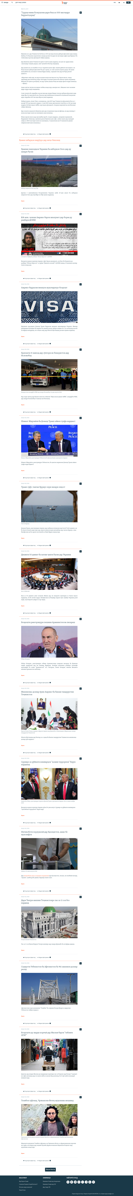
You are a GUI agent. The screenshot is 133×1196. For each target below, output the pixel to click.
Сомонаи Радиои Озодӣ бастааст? (28, 1184)
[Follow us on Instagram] (78, 1182)
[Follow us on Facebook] (71, 1182)
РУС (115, 2)
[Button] (29, 134)
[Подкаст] (93, 1182)
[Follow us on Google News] (67, 1182)
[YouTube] (119, 2)
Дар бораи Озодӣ (23, 1181)
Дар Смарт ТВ (46, 1187)
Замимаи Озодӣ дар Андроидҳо (51, 1181)
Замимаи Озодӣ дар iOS (49, 1184)
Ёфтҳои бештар (50, 1169)
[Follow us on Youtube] (75, 1182)
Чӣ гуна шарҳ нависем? (25, 1187)
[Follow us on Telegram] (86, 1182)
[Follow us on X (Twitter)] (82, 1182)
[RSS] (89, 1182)
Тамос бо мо (22, 1190)
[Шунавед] (124, 2)
